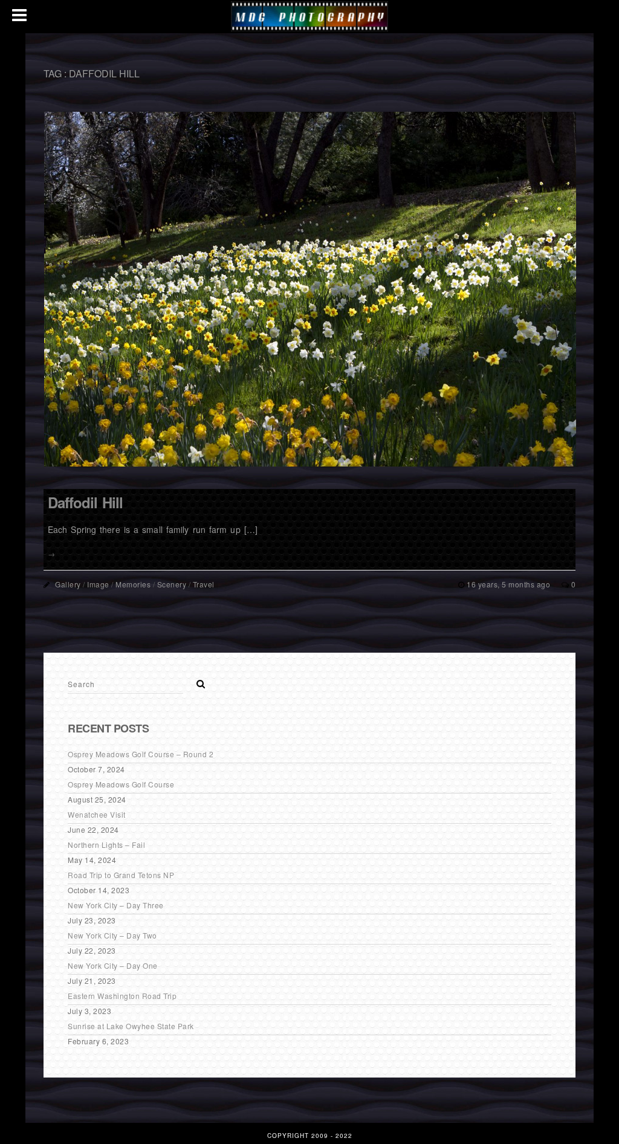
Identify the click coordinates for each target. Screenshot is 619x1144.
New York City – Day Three (116, 905)
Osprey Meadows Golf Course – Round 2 (140, 754)
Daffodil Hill (85, 502)
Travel (204, 584)
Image (98, 584)
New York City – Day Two (112, 935)
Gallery (68, 584)
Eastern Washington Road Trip (122, 995)
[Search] (196, 680)
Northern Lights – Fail (106, 844)
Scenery (172, 584)
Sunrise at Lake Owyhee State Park (131, 1026)
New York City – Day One (113, 965)
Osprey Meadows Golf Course (121, 784)
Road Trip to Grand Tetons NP (121, 875)
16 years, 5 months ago (510, 584)
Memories (133, 584)
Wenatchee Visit (97, 814)
